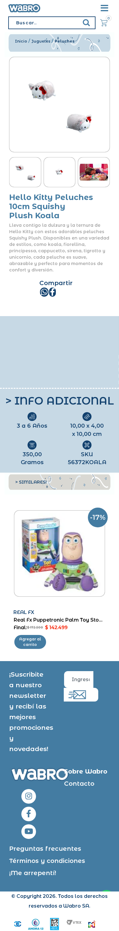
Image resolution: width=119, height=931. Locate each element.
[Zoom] (25, 172)
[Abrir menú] (104, 8)
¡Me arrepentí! (32, 873)
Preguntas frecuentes (45, 848)
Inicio (21, 41)
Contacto (79, 783)
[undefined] (60, 104)
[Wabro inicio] (24, 8)
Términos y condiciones (47, 860)
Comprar (30, 642)
